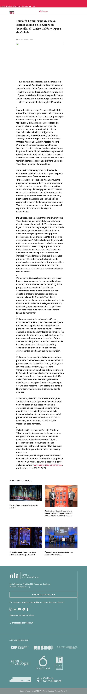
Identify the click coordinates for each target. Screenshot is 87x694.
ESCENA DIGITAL (7, 6)
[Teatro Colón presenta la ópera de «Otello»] (26, 493)
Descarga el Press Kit (22, 623)
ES (30, 6)
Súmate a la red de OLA (43, 594)
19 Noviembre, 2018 (26, 39)
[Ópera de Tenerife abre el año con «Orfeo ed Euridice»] (61, 537)
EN (34, 6)
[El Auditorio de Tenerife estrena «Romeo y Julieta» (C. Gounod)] (26, 537)
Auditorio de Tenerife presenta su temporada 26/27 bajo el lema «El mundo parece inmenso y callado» (58, 513)
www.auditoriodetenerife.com (47, 465)
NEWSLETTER (27, 6)
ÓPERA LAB (18, 6)
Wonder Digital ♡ (61, 691)
